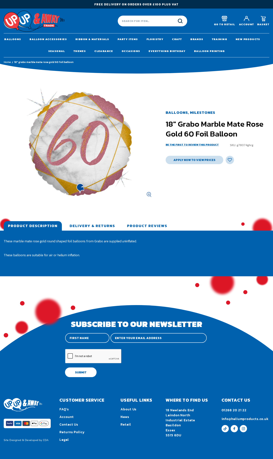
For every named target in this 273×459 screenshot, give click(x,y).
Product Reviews (147, 226)
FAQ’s (64, 409)
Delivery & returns (92, 226)
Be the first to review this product (192, 145)
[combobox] (152, 21)
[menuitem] (12, 39)
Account (66, 416)
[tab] (33, 226)
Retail (126, 424)
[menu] (136, 45)
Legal (64, 439)
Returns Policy (72, 431)
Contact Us (68, 424)
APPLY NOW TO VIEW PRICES (194, 160)
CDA (45, 440)
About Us (128, 409)
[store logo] (34, 21)
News (125, 416)
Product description (33, 226)
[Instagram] (243, 431)
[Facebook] (234, 431)
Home (7, 62)
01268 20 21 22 (234, 410)
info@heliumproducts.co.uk (245, 418)
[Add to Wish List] (230, 160)
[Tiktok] (225, 431)
